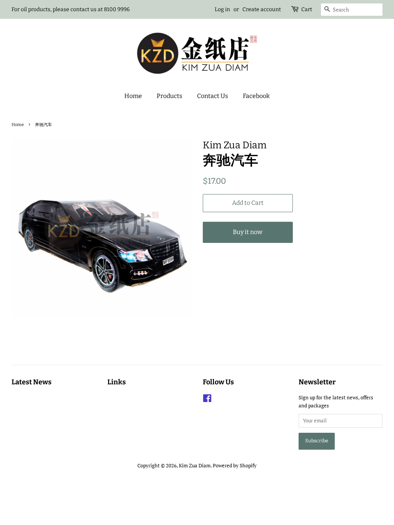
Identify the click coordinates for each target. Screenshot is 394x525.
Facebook (256, 96)
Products (169, 96)
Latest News (32, 382)
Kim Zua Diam (194, 465)
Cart (306, 9)
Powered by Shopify (235, 465)
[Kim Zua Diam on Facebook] (207, 400)
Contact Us (212, 96)
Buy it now (247, 232)
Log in (222, 9)
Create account (261, 9)
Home (133, 96)
